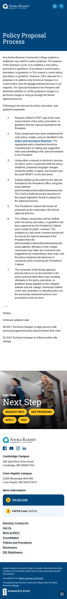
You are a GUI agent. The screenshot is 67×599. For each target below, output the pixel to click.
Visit (24, 420)
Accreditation (11, 537)
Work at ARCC (11, 533)
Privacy (15, 585)
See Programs (41, 412)
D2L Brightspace (13, 552)
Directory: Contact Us (15, 523)
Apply (9, 420)
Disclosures (10, 547)
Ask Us (7, 528)
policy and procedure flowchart (33, 141)
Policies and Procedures (17, 542)
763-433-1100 (20, 500)
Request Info (14, 412)
